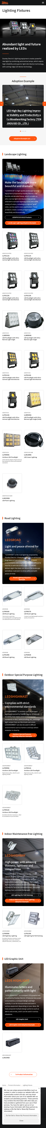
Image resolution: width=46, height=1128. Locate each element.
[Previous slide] (1, 104)
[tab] (20, 131)
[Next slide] (44, 104)
